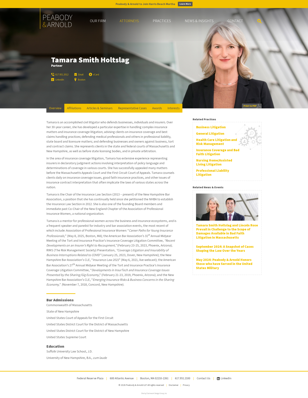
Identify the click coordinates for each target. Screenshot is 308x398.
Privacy (186, 385)
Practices (162, 20)
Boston (81, 79)
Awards (157, 108)
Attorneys (129, 20)
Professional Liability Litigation (212, 172)
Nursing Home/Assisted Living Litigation (214, 162)
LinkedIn (225, 378)
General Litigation (210, 133)
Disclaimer (174, 385)
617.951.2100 (182, 378)
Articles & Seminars (99, 108)
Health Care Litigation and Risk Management (216, 142)
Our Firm (98, 20)
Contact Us (203, 378)
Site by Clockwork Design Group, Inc (154, 393)
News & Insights (199, 20)
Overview (55, 108)
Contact (235, 20)
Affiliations (74, 108)
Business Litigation (211, 127)
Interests (173, 108)
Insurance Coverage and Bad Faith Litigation (217, 152)
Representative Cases (132, 108)
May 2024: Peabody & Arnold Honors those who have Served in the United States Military (224, 264)
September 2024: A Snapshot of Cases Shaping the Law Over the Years (225, 248)
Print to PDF (250, 105)
